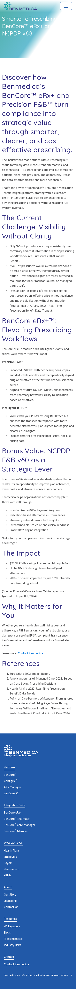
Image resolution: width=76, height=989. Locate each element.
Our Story (10, 894)
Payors (8, 863)
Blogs (7, 932)
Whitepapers (12, 926)
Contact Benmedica (30, 653)
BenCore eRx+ (13, 812)
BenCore (10, 775)
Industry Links (12, 945)
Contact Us (11, 907)
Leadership (10, 901)
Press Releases (13, 939)
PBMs (7, 875)
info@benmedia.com (17, 755)
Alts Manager (12, 787)
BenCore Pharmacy (16, 819)
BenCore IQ (12, 793)
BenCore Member (16, 831)
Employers (10, 857)
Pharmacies (11, 869)
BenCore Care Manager (19, 825)
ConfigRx (10, 781)
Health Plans (11, 850)
